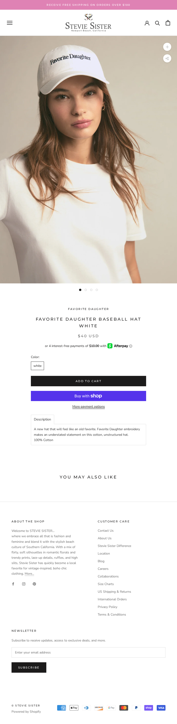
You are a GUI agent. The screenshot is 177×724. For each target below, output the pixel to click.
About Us (105, 538)
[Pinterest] (34, 583)
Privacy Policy (107, 607)
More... (29, 573)
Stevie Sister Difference (114, 546)
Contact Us (106, 530)
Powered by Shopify (26, 711)
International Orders (112, 599)
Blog (101, 561)
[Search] (157, 22)
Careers (103, 569)
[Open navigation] (9, 23)
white (37, 366)
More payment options (88, 406)
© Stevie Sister (26, 705)
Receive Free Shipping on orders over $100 (88, 4)
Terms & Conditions (112, 614)
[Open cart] (168, 22)
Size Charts (106, 584)
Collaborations (108, 576)
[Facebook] (13, 583)
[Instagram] (23, 583)
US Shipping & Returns (114, 591)
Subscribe (29, 667)
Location (104, 553)
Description (42, 419)
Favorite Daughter (88, 309)
